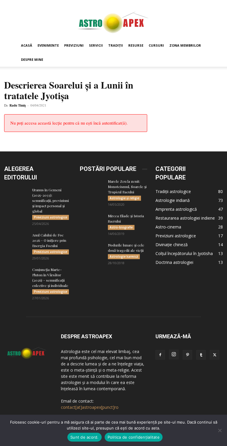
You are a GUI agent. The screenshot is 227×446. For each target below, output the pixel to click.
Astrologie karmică (124, 256)
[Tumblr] (201, 355)
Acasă (26, 45)
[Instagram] (174, 354)
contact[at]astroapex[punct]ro (90, 407)
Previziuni (74, 45)
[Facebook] (160, 355)
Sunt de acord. (84, 437)
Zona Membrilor (185, 45)
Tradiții (115, 45)
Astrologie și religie (124, 198)
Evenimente (48, 45)
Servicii (96, 45)
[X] (214, 355)
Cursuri (156, 45)
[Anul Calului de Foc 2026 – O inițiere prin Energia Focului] (16, 240)
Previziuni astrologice (50, 217)
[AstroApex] (113, 19)
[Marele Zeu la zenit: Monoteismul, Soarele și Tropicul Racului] (91, 187)
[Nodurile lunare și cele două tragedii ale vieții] (91, 250)
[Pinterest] (187, 355)
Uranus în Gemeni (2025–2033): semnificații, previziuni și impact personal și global (50, 200)
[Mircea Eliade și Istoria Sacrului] (91, 221)
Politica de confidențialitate (134, 437)
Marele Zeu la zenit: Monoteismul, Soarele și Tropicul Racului (127, 186)
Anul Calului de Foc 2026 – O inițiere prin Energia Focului (49, 240)
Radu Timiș (17, 105)
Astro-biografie (121, 227)
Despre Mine (32, 59)
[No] (220, 430)
